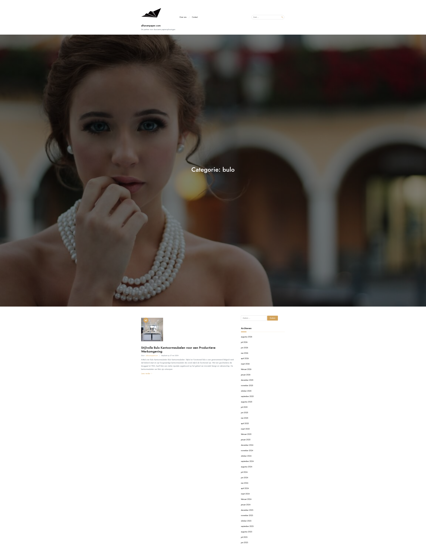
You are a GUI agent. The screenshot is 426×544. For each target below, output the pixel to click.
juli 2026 (244, 342)
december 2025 (247, 380)
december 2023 (247, 510)
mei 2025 (244, 418)
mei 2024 (244, 483)
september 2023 (247, 526)
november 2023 (247, 515)
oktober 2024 (246, 456)
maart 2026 (245, 364)
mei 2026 (244, 353)
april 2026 (245, 358)
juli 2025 (244, 407)
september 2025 (247, 396)
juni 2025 (244, 412)
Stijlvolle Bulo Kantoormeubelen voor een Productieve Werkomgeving (178, 349)
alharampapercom (152, 355)
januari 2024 (245, 504)
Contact (195, 17)
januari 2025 (245, 439)
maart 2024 (245, 494)
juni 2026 (244, 347)
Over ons (182, 17)
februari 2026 (246, 369)
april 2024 (245, 488)
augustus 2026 (246, 337)
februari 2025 (246, 434)
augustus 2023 (246, 531)
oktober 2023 (246, 521)
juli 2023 (244, 537)
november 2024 (247, 450)
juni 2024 (244, 477)
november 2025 (247, 385)
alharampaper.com (151, 25)
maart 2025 (245, 429)
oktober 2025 (246, 391)
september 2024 (247, 461)
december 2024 (247, 445)
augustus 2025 (246, 402)
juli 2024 (244, 472)
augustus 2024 (246, 466)
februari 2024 (246, 499)
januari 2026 (245, 374)
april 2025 (245, 423)
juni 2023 (244, 542)
